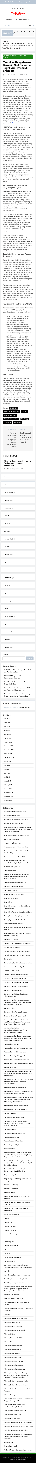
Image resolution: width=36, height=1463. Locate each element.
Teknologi (7, 1314)
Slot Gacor (7, 422)
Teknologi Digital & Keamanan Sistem (15, 1385)
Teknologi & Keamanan (11, 1342)
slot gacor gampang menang (12, 1257)
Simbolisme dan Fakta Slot (12, 1214)
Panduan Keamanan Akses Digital (14, 1117)
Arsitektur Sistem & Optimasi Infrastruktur (17, 835)
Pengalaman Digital (10, 1175)
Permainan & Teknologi (11, 1185)
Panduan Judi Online (10, 1113)
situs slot (7, 640)
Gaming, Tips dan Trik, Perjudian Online (16, 920)
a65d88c (7, 75)
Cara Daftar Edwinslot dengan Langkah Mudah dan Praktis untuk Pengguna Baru (16, 2)
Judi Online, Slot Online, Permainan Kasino (16, 57)
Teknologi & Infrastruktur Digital (13, 1338)
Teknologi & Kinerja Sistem (12, 1353)
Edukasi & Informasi (10, 871)
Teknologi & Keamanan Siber (12, 1349)
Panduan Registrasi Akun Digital (13, 1141)
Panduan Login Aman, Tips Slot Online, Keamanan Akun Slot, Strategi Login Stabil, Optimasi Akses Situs (17, 1123)
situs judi (6, 1218)
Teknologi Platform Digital (12, 1418)
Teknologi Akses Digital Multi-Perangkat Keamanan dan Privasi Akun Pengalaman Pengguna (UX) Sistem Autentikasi (16, 1375)
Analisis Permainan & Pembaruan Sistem (16, 819)
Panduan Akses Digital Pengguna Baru (15, 1056)
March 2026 (7, 734)
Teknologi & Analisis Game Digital (14, 1330)
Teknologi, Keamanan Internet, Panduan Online (18, 1422)
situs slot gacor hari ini (11, 601)
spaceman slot (8, 632)
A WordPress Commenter (12, 707)
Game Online (8, 902)
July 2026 (7, 719)
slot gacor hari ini (9, 492)
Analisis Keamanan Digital (12, 815)
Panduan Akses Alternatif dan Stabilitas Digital (18, 1048)
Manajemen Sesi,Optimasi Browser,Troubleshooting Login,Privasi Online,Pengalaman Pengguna (15, 1030)
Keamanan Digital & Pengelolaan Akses (16, 986)
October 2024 (8, 800)
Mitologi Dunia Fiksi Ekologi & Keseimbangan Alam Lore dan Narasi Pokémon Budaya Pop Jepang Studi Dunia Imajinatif (18, 1038)
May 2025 (7, 773)
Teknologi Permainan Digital (12, 1415)
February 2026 (8, 738)
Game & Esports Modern (11, 898)
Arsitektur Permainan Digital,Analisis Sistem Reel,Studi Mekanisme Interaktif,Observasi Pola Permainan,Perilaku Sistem (18, 829)
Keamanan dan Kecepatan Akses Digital (16, 974)
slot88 (6, 609)
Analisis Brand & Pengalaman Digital (15, 811)
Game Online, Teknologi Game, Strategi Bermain (18, 912)
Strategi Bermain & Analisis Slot (13, 1299)
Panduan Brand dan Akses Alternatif (15, 1088)
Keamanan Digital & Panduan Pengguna (16, 982)
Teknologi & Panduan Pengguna (13, 1361)
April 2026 (7, 730)
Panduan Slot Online (10, 1149)
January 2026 (8, 742)
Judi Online (13, 408)
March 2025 (7, 781)
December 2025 (8, 746)
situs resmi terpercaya (11, 1234)
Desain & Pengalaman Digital (13, 843)
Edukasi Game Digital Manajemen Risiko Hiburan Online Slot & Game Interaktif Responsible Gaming (16, 877)
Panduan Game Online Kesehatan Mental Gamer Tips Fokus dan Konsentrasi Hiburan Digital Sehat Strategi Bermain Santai (18, 1100)
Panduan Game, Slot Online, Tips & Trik (16, 1109)
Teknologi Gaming (9, 1395)
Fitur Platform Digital (10, 890)
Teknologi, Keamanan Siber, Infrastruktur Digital (18, 1426)
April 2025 (7, 777)
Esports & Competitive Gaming (13, 886)
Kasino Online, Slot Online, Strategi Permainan (18, 963)
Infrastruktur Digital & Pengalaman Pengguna (17, 943)
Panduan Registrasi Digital (12, 1145)
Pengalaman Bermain (11, 419)
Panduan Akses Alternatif (11, 1044)
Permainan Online (9, 1192)
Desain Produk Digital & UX (12, 867)
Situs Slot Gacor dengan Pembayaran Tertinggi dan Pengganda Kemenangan (18, 463)
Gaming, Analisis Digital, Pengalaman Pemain (18, 916)
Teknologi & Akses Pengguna (13, 1326)
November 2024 (8, 796)
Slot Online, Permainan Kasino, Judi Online (17, 1279)
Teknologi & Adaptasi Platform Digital (15, 1318)
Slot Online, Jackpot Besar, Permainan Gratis (17, 1275)
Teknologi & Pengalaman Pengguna (14, 1369)
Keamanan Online (9, 1008)
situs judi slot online (10, 1230)
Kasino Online (8, 959)
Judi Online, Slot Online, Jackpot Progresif (17, 951)
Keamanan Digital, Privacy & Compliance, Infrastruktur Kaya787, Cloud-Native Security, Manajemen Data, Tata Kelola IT (17, 1002)
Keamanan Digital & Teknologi (13, 990)
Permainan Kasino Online (11, 1189)
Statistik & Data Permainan (12, 1295)
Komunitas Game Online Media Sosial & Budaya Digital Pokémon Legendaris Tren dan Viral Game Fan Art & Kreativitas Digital (18, 1022)
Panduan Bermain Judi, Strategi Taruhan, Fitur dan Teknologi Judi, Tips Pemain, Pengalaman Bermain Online (18, 1074)
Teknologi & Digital (9, 1334)
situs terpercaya (9, 578)
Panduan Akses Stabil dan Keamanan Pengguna (18, 1063)
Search (5, 655)
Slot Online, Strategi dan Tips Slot (14, 1283)
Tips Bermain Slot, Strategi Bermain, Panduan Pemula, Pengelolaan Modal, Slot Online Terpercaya (18, 1436)
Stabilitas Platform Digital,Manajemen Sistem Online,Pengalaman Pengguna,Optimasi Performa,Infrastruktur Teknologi (18, 1289)
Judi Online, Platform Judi (12, 947)
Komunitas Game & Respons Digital (15, 1016)
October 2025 (8, 754)
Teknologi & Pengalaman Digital (13, 1365)
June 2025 (7, 769)
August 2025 (7, 761)
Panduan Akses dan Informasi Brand (15, 1052)
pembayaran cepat (10, 415)
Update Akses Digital (10, 1446)
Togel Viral (17, 422)
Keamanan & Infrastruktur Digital (14, 967)
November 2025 (8, 750)
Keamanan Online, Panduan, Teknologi (15, 1012)
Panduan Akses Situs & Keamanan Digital (16, 1060)
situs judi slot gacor (10, 1226)
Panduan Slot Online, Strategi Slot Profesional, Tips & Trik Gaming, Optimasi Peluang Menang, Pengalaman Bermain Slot (18, 1155)
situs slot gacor (8, 500)
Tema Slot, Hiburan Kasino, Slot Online (16, 1430)
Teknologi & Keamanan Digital (13, 1346)
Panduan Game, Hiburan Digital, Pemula (16, 1106)
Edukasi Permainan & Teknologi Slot (15, 882)
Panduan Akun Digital (10, 1067)
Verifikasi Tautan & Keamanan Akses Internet (17, 1450)
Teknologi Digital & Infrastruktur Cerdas (16, 1381)
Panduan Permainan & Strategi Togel (15, 1133)
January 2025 (8, 789)
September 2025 (9, 757)
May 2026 (7, 726)
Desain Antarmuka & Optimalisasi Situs (16, 847)
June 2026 (7, 723)
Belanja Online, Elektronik (11, 839)
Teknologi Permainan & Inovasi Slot (15, 1411)
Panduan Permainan (10, 1129)
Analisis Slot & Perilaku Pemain (13, 823)
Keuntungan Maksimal (11, 412)
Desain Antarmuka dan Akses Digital (15, 857)
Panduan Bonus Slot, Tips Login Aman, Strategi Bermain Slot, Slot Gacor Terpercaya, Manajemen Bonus (18, 1082)
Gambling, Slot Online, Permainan (14, 894)
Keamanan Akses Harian (11, 971)
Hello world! (26, 707)
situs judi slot (8, 1222)
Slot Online (7, 1271)
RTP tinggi (24, 419)
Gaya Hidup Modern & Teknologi (14, 924)
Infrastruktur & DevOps (11, 939)
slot (5, 485)
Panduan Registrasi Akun (11, 1137)
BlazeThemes (22, 1459)
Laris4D (24, 412)
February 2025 (8, 785)
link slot (6, 516)
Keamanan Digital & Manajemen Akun (15, 978)
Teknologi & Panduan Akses (12, 1357)
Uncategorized (8, 1442)
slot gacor (7, 523)
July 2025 (7, 765)
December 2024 (8, 793)
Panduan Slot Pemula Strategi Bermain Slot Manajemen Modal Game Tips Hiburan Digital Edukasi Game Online (18, 1163)
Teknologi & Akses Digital (12, 1322)
